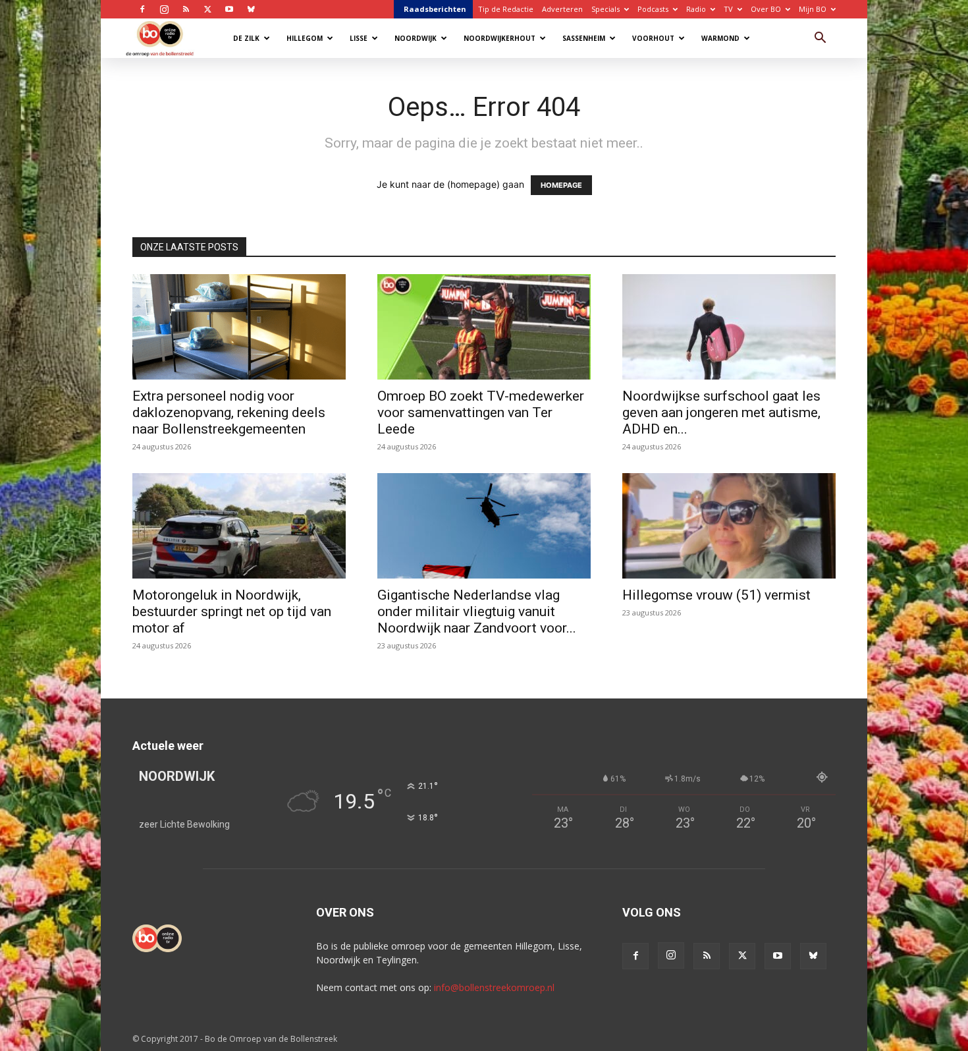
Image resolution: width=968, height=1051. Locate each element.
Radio (696, 9)
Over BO (766, 9)
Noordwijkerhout (499, 38)
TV (728, 9)
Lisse (358, 38)
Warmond (720, 38)
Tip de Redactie (505, 9)
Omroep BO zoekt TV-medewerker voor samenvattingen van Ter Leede (480, 412)
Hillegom (304, 38)
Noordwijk (415, 38)
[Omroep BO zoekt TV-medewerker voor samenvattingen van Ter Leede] (484, 327)
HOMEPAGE (561, 185)
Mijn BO (812, 9)
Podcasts (652, 9)
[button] (820, 39)
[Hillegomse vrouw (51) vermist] (729, 526)
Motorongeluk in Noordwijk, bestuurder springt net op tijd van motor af (231, 611)
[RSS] (186, 9)
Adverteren (562, 9)
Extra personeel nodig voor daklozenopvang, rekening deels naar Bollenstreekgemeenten (228, 412)
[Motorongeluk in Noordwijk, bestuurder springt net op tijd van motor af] (239, 526)
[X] (207, 9)
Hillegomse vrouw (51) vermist (716, 595)
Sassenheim (583, 38)
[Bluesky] (251, 9)
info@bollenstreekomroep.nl (494, 987)
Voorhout (653, 38)
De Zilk (246, 38)
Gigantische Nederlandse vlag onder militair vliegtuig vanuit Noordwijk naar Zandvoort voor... (476, 611)
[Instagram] (164, 9)
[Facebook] (142, 9)
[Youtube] (229, 9)
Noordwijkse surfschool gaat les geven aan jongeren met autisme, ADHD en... (721, 412)
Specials (605, 9)
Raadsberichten (435, 9)
